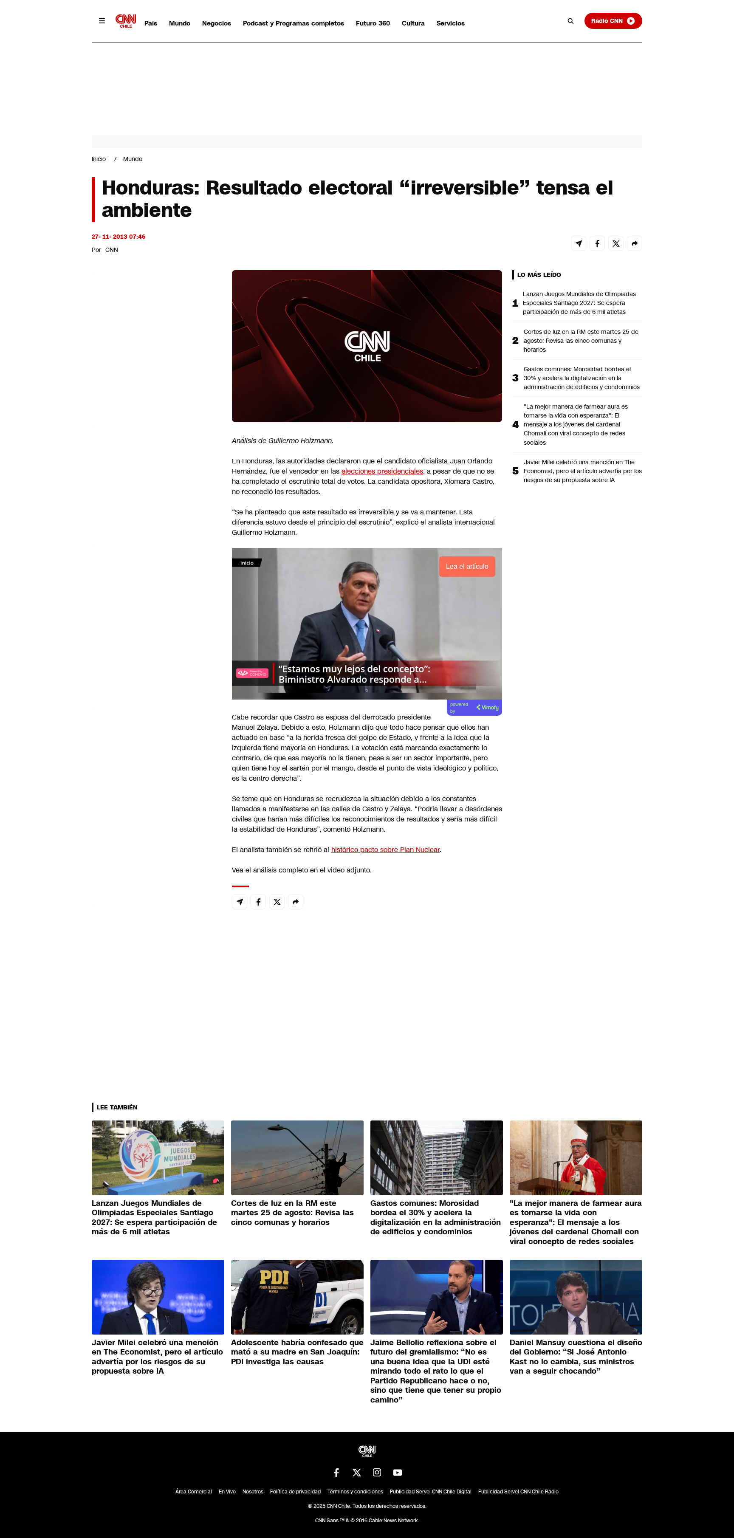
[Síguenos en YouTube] (397, 1472)
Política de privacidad (295, 1491)
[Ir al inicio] (126, 21)
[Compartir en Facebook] (597, 243)
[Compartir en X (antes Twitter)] (616, 243)
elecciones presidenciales (382, 471)
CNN (111, 250)
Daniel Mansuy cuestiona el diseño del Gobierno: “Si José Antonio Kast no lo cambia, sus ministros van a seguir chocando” (576, 1357)
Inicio (99, 159)
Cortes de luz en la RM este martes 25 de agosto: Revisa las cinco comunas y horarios (581, 340)
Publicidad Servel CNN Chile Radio (518, 1491)
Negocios (216, 23)
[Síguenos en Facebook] (336, 1472)
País (150, 23)
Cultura (413, 23)
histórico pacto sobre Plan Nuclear (385, 850)
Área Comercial (193, 1491)
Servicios (451, 23)
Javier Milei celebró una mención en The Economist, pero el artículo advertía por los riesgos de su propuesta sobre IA (583, 471)
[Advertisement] (155, 756)
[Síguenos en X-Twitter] (357, 1472)
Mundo (179, 23)
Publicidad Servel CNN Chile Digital (430, 1491)
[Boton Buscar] (571, 21)
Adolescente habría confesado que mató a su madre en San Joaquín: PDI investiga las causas (297, 1352)
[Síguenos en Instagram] (377, 1472)
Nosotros (253, 1491)
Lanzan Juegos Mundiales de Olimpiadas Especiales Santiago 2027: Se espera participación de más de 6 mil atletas (579, 303)
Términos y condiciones (355, 1491)
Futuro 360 (373, 23)
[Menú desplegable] (102, 21)
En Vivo (227, 1491)
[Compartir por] (634, 243)
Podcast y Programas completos (293, 23)
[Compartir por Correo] (578, 243)
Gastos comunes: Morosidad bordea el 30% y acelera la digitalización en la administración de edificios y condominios (582, 378)
